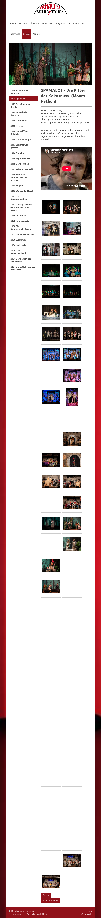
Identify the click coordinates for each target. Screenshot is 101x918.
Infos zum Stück (50, 900)
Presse (46, 895)
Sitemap (30, 910)
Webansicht (86, 914)
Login (89, 910)
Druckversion (18, 910)
